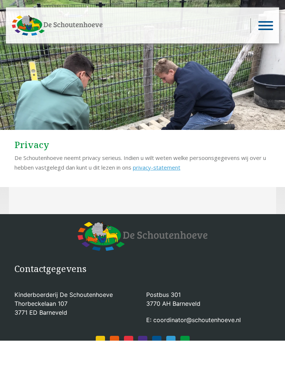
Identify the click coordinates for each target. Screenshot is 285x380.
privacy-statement (156, 167)
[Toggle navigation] (261, 25)
